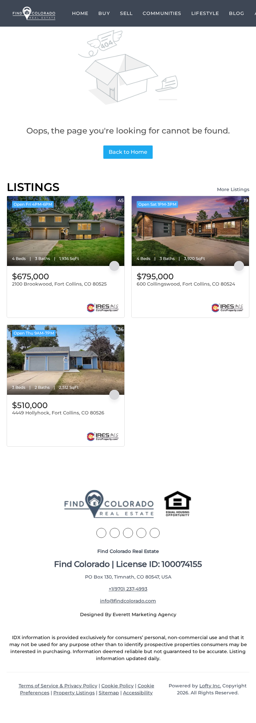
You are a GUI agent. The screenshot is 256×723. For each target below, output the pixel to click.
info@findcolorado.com (128, 601)
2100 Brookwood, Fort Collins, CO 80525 (59, 284)
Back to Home (128, 152)
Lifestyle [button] (205, 13)
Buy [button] (104, 13)
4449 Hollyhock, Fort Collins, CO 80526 (58, 413)
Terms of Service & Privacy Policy (58, 686)
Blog (236, 13)
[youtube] (155, 533)
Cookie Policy (117, 686)
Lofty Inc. (210, 686)
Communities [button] (162, 13)
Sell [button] (126, 13)
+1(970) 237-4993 (128, 589)
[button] (34, 13)
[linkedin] (115, 533)
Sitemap (109, 693)
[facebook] (101, 533)
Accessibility (138, 693)
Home (80, 13)
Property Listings (74, 693)
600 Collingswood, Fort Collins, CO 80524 (186, 284)
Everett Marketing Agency (144, 614)
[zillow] (128, 533)
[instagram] (141, 533)
